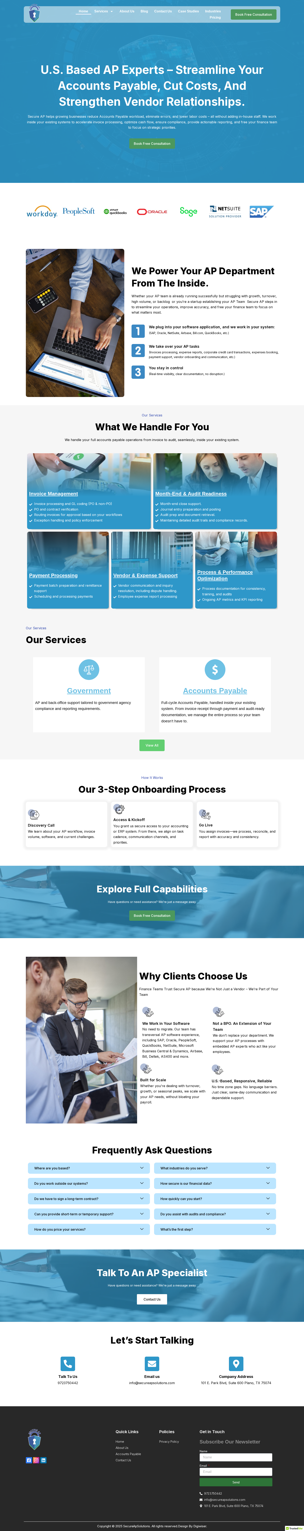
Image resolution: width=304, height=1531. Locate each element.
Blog (144, 11)
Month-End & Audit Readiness (191, 493)
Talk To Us (67, 1376)
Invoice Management (53, 493)
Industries (213, 11)
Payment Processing (53, 575)
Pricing (215, 17)
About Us (127, 11)
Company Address (236, 1376)
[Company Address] (236, 1364)
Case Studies (188, 11)
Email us (152, 1376)
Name (203, 1451)
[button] (89, 1168)
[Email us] (152, 1364)
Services (101, 11)
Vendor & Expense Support (145, 575)
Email (204, 1465)
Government (89, 690)
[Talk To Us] (68, 1364)
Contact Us (163, 11)
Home (83, 11)
